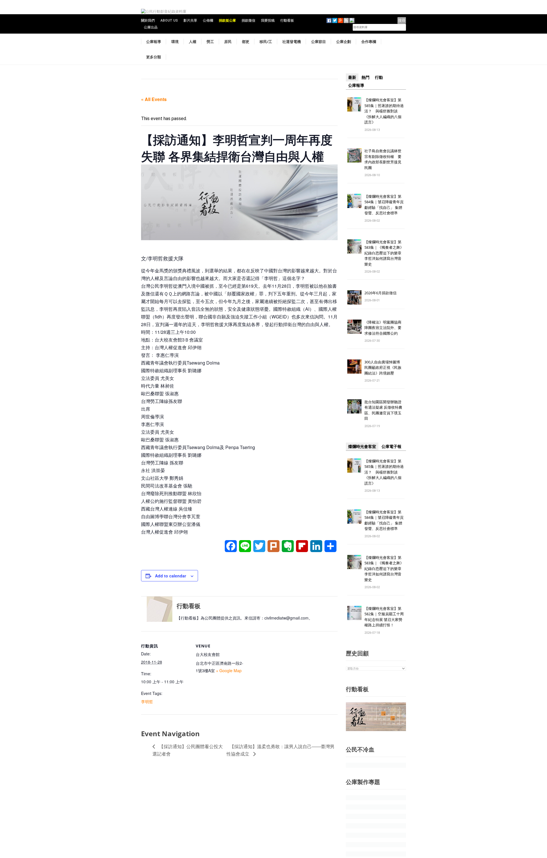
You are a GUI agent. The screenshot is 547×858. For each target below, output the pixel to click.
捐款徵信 (248, 20)
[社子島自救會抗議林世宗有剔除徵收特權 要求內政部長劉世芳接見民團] (354, 155)
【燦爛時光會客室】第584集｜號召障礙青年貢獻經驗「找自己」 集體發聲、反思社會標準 (384, 205)
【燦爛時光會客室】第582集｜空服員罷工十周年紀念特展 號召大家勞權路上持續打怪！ (384, 617)
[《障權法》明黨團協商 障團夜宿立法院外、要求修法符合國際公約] (354, 326)
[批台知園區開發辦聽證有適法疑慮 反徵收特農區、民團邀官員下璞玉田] (354, 406)
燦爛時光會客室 (362, 446)
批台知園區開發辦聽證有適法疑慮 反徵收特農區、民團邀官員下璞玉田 (383, 410)
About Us (169, 20)
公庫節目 (318, 41)
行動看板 (287, 20)
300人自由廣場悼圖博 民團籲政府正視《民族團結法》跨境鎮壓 (384, 367)
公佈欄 (208, 20)
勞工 (210, 41)
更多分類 (153, 56)
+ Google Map (229, 670)
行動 (379, 77)
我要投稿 (268, 20)
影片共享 (190, 20)
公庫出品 (151, 27)
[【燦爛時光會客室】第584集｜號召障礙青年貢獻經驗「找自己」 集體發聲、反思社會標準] (354, 200)
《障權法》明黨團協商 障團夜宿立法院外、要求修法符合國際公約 (384, 328)
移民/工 (266, 41)
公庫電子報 (391, 446)
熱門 (366, 77)
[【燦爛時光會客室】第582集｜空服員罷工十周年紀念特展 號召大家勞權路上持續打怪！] (354, 612)
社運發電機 (291, 41)
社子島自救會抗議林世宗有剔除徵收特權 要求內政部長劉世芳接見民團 (382, 159)
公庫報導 (153, 41)
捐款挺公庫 (227, 20)
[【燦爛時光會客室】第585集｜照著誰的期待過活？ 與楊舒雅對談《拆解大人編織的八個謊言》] (354, 104)
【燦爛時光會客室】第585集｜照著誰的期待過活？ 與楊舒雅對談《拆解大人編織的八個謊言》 (384, 111)
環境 (175, 41)
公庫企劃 (343, 41)
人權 (192, 41)
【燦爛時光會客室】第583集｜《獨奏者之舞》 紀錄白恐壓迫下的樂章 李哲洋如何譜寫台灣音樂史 (384, 253)
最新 (352, 77)
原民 (228, 41)
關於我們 (148, 20)
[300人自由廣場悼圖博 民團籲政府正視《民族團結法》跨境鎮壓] (354, 366)
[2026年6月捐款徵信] (354, 297)
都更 (245, 41)
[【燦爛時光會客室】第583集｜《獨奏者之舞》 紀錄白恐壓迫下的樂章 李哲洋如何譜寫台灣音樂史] (354, 246)
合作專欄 (368, 41)
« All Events (154, 99)
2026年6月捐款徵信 (380, 292)
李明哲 (147, 701)
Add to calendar (170, 576)
